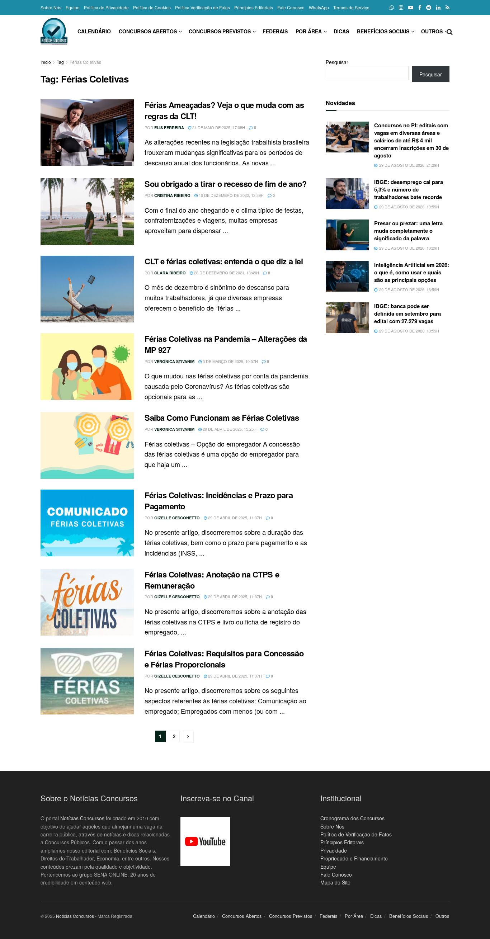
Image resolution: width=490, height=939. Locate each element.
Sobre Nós (51, 7)
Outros (432, 31)
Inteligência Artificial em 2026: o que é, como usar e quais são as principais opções (411, 272)
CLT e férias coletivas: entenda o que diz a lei (224, 261)
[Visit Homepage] (54, 31)
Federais (275, 31)
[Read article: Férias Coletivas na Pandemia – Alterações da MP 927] (87, 366)
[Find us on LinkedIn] (438, 7)
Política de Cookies (152, 7)
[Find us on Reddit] (428, 7)
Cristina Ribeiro (172, 195)
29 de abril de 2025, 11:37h (234, 517)
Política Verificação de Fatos (202, 7)
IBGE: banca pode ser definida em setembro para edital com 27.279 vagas (407, 313)
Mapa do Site (335, 882)
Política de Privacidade (106, 7)
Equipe (73, 7)
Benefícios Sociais (383, 31)
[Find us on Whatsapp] (392, 7)
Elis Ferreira (169, 127)
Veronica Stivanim (174, 361)
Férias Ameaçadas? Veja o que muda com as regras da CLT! (224, 110)
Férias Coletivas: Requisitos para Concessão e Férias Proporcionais (224, 658)
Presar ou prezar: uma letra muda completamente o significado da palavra (408, 230)
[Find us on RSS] (447, 7)
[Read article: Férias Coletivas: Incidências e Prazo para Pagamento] (87, 523)
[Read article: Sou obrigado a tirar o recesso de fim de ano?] (87, 211)
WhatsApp (319, 7)
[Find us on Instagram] (401, 7)
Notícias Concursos (82, 818)
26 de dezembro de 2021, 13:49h (226, 272)
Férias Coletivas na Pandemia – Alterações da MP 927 (226, 344)
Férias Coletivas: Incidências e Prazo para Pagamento (219, 500)
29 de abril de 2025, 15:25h (229, 429)
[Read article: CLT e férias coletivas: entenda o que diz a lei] (87, 289)
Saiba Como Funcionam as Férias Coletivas (222, 417)
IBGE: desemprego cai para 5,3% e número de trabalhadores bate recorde (408, 189)
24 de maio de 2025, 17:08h (218, 127)
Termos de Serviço (351, 7)
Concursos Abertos (148, 31)
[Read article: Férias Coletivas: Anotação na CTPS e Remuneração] (87, 602)
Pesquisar (337, 62)
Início (46, 62)
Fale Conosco (291, 7)
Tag (60, 62)
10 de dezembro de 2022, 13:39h (231, 195)
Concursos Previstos (220, 31)
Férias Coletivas (85, 62)
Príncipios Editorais (342, 842)
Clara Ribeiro (170, 272)
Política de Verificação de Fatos (356, 834)
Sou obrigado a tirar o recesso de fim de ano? (225, 183)
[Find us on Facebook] (419, 7)
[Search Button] (450, 31)
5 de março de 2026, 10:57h (230, 361)
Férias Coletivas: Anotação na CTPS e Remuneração (212, 579)
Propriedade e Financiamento (354, 858)
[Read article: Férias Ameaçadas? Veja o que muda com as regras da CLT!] (87, 132)
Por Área (309, 31)
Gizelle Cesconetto (177, 517)
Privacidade (333, 850)
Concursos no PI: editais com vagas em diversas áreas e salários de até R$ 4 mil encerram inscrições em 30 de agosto (411, 140)
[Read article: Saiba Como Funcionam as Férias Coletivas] (87, 445)
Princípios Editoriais (253, 7)
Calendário (94, 31)
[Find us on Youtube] (410, 7)
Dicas (341, 31)
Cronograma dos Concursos (352, 818)
